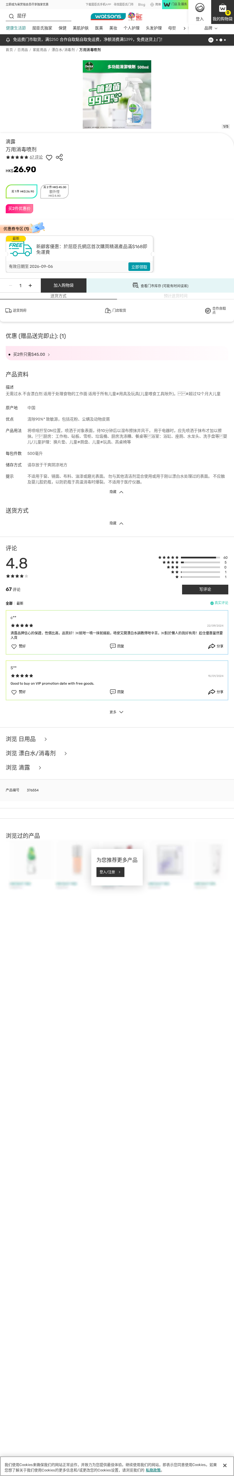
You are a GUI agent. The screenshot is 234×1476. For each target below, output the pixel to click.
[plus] (30, 285)
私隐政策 (153, 1470)
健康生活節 (16, 28)
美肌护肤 (81, 28)
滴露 (10, 141)
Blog (141, 5)
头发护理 (154, 28)
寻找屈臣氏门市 (124, 4)
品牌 (208, 28)
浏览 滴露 (18, 768)
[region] (117, 1466)
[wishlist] (49, 157)
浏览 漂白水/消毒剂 (31, 753)
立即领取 (139, 267)
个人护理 (132, 28)
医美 (99, 28)
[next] (184, 28)
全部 (9, 604)
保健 (62, 28)
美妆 (113, 28)
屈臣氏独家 (42, 28)
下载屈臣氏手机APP (98, 4)
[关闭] (225, 1465)
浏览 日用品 (21, 739)
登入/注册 (107, 872)
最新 (20, 604)
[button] (222, 12)
